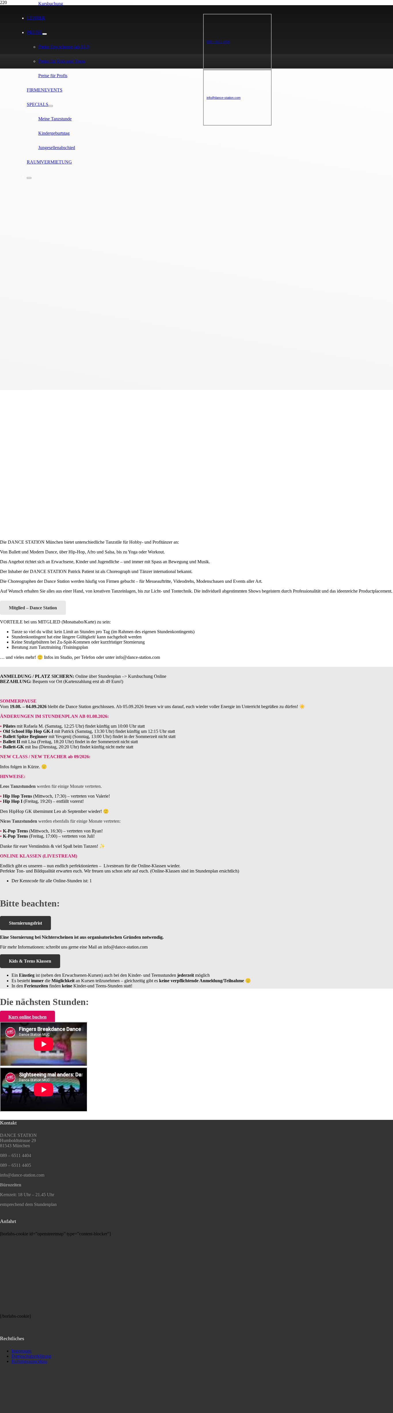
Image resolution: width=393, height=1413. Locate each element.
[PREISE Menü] (44, 34)
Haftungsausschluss (29, 1361)
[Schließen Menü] (29, 178)
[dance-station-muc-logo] (21, 1410)
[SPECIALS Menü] (50, 106)
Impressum (21, 1350)
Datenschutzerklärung (31, 1356)
